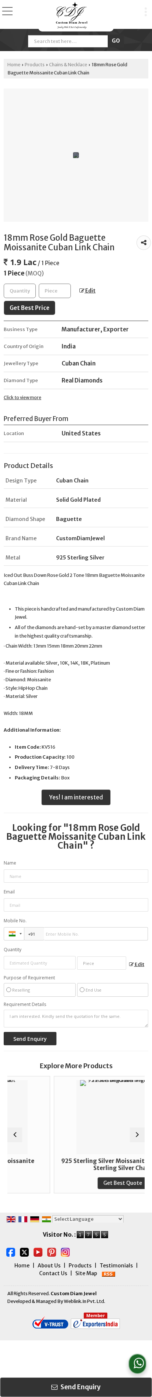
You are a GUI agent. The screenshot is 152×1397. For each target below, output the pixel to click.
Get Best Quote (97, 1183)
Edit (90, 290)
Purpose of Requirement (29, 977)
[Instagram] (65, 1252)
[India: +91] (14, 933)
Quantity (12, 949)
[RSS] (108, 1273)
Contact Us (53, 1273)
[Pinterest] (51, 1252)
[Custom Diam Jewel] (72, 16)
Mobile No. (15, 921)
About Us (49, 1265)
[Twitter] (24, 1252)
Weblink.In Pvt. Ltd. (84, 1301)
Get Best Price (29, 307)
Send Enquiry (80, 1387)
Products (35, 64)
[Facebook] (10, 1252)
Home (13, 64)
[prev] (14, 1134)
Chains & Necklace (68, 64)
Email (9, 892)
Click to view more (22, 397)
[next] (137, 1134)
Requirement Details (25, 1004)
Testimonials (116, 1265)
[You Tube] (38, 1252)
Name (10, 863)
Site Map (86, 1273)
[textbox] (55, 291)
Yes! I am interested (76, 797)
